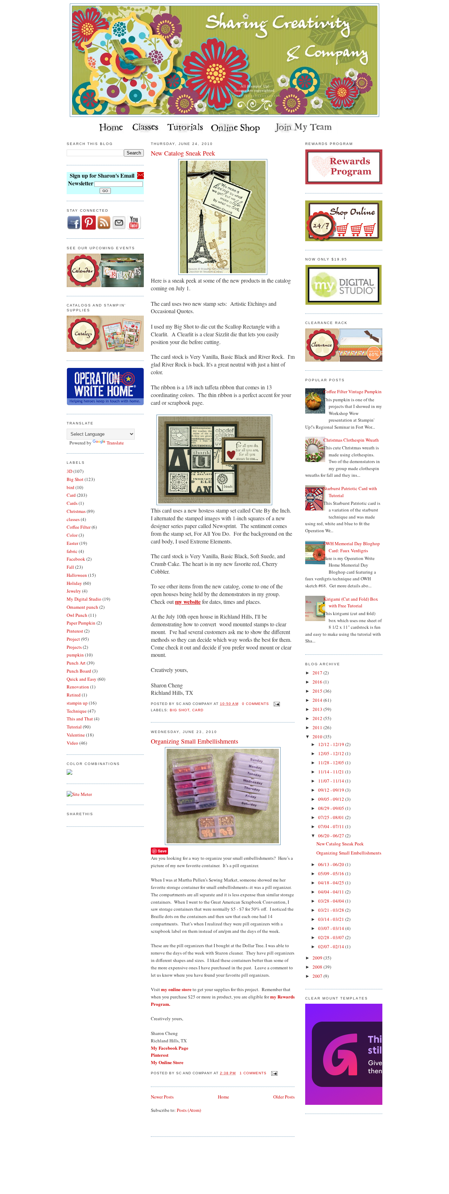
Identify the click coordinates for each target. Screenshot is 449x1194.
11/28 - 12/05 (331, 762)
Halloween (77, 575)
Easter (72, 543)
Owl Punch (77, 615)
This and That (80, 718)
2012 (318, 718)
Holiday (74, 583)
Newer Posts (162, 1097)
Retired (74, 695)
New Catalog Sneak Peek (183, 153)
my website (188, 602)
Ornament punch (82, 607)
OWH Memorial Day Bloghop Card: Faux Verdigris (351, 547)
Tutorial (74, 727)
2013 (318, 709)
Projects (74, 647)
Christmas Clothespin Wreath (351, 440)
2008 (318, 967)
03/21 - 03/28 (331, 910)
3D (69, 471)
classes (73, 519)
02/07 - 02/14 (331, 946)
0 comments (255, 704)
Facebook (76, 559)
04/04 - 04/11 (331, 892)
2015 (318, 691)
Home (223, 1097)
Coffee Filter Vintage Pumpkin (352, 391)
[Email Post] (275, 704)
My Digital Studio (84, 599)
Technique (77, 711)
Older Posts (284, 1097)
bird (70, 487)
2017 (318, 672)
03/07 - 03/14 (331, 928)
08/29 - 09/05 (331, 808)
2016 (318, 682)
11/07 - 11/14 (331, 781)
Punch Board (79, 671)
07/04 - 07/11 (331, 826)
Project (73, 639)
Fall (70, 567)
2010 (318, 736)
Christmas (76, 511)
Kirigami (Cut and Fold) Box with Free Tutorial (350, 602)
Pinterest (75, 631)
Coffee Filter (79, 527)
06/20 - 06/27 (331, 835)
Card (71, 495)
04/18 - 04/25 (331, 882)
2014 (318, 700)
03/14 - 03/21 (331, 919)
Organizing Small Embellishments (194, 741)
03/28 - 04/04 (331, 901)
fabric (72, 551)
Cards (72, 503)
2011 (318, 727)
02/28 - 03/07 (331, 937)
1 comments (253, 1073)
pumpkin (75, 655)
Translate (115, 443)
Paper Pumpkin (81, 623)
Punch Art (76, 663)
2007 (318, 976)
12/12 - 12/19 (331, 744)
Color (72, 535)
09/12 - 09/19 (331, 790)
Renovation (78, 687)
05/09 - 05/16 (331, 873)
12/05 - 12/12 (331, 753)
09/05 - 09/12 (331, 799)
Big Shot (75, 479)
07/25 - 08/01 (331, 817)
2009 (318, 958)
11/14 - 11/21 (331, 771)
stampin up (77, 703)
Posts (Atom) (189, 1110)
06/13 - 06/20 (331, 864)
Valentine (76, 735)
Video (72, 743)
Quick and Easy (81, 679)
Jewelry (74, 591)
